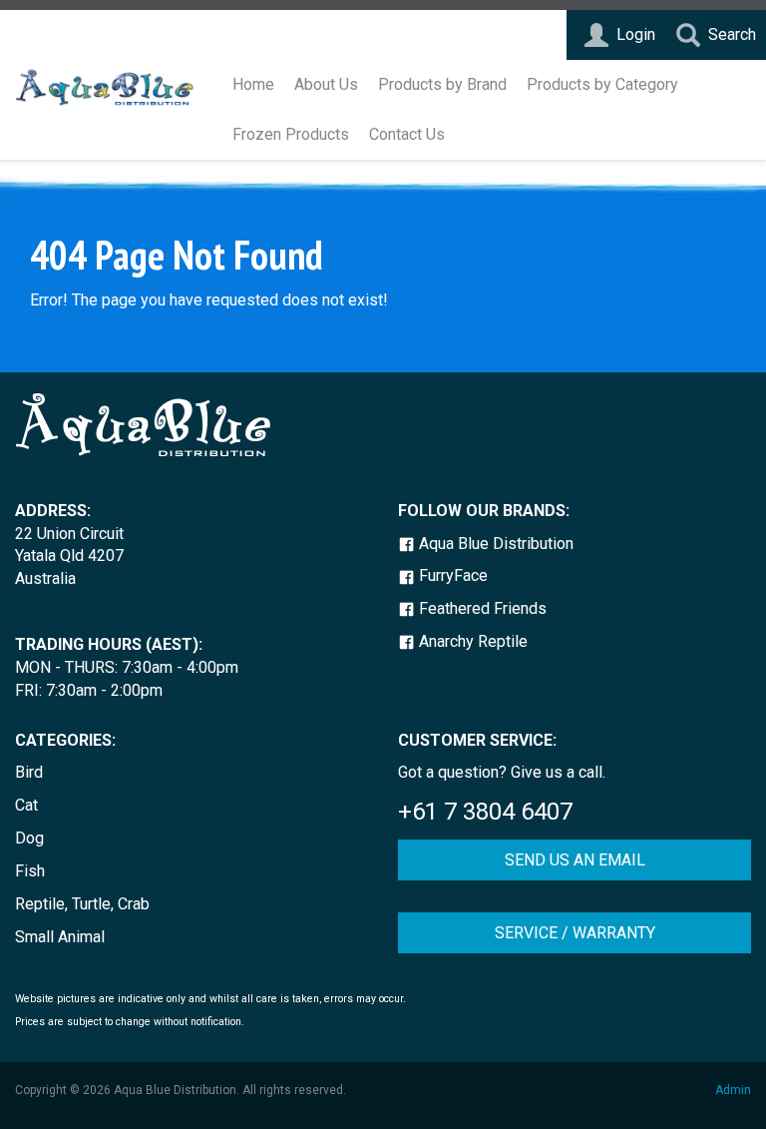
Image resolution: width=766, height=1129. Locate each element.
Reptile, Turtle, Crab (82, 903)
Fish (30, 870)
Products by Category (602, 84)
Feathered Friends (481, 608)
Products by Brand (442, 84)
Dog (29, 838)
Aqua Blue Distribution (494, 543)
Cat (26, 805)
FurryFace (451, 575)
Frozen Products (290, 134)
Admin (733, 1090)
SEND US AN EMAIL (575, 859)
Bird (29, 772)
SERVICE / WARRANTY (575, 932)
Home (253, 84)
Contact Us (407, 134)
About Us (326, 84)
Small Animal (60, 936)
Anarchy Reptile (471, 641)
